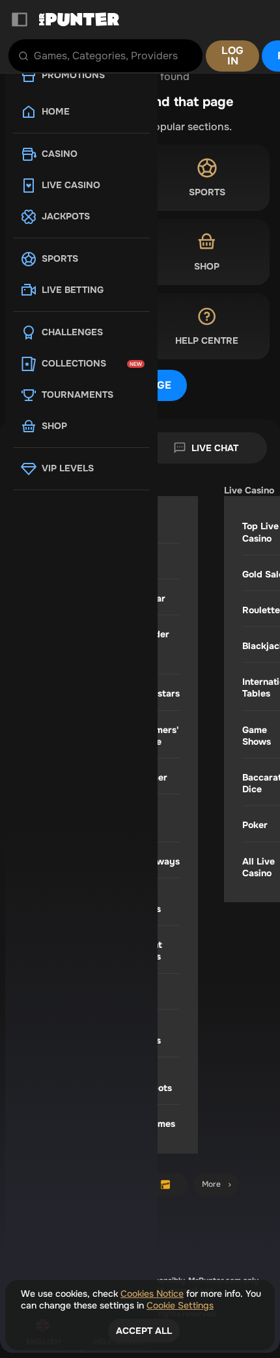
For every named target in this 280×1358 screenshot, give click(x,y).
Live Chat (214, 448)
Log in (232, 56)
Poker (255, 825)
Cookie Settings (180, 1305)
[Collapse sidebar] (19, 19)
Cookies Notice (152, 1293)
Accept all (144, 1331)
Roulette (261, 610)
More (211, 1184)
